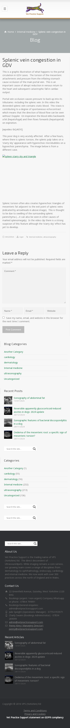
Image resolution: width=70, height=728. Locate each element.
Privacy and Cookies (35, 713)
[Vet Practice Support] (35, 9)
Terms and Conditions (35, 710)
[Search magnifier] (34, 449)
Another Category (13, 351)
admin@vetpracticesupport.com (26, 622)
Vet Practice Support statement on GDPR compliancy (35, 717)
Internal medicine (35, 237)
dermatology (11, 362)
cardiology (9, 357)
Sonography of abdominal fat (29, 397)
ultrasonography (49, 237)
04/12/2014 (9, 237)
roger (21, 237)
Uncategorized (11, 378)
